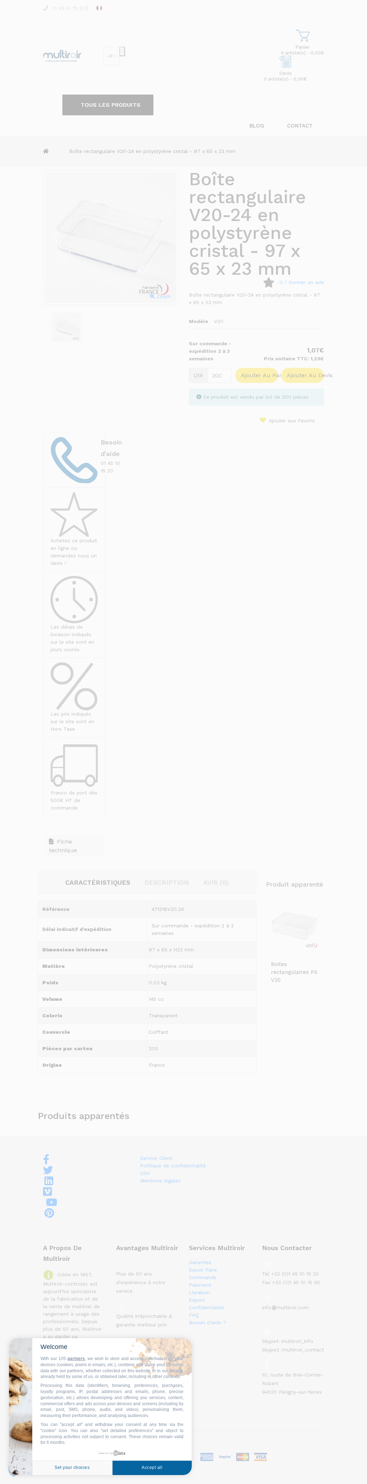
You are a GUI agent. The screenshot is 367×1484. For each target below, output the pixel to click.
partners (76, 1358)
